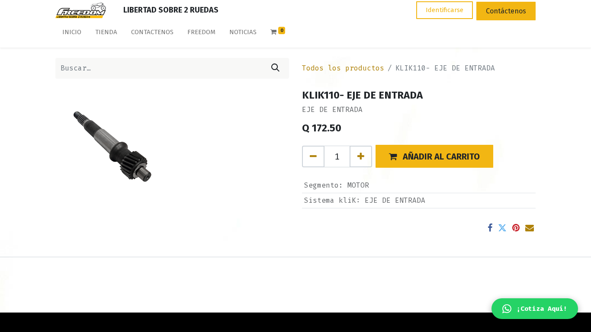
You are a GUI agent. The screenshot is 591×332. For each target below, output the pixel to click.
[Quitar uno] (313, 156)
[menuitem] (71, 34)
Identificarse (444, 10)
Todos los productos (343, 68)
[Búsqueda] (275, 68)
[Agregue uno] (361, 156)
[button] (434, 156)
